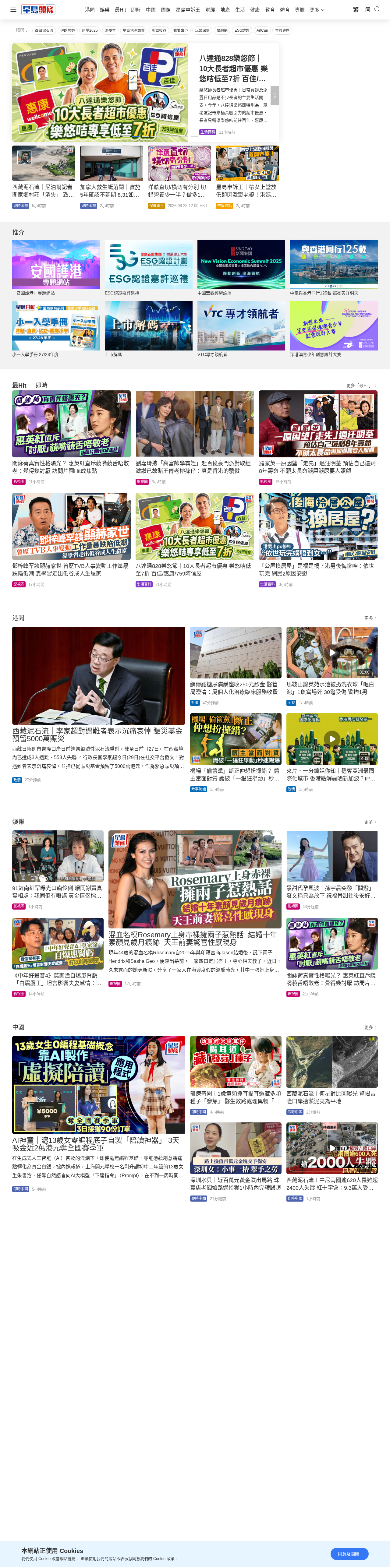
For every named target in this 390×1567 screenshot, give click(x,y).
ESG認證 (242, 30)
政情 (17, 780)
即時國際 (20, 206)
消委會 (110, 30)
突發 (291, 703)
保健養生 (156, 206)
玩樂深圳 (202, 30)
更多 (368, 618)
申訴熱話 (224, 206)
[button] (275, 95)
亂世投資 (159, 30)
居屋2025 (90, 30)
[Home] (38, 9)
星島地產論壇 (134, 30)
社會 (195, 703)
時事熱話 (198, 789)
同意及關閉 (348, 1553)
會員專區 (282, 30)
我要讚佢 (180, 30)
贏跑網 (222, 30)
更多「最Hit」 (359, 385)
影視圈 (18, 482)
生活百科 (144, 584)
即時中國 (20, 1189)
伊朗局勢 (67, 30)
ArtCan (262, 30)
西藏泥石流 (44, 30)
